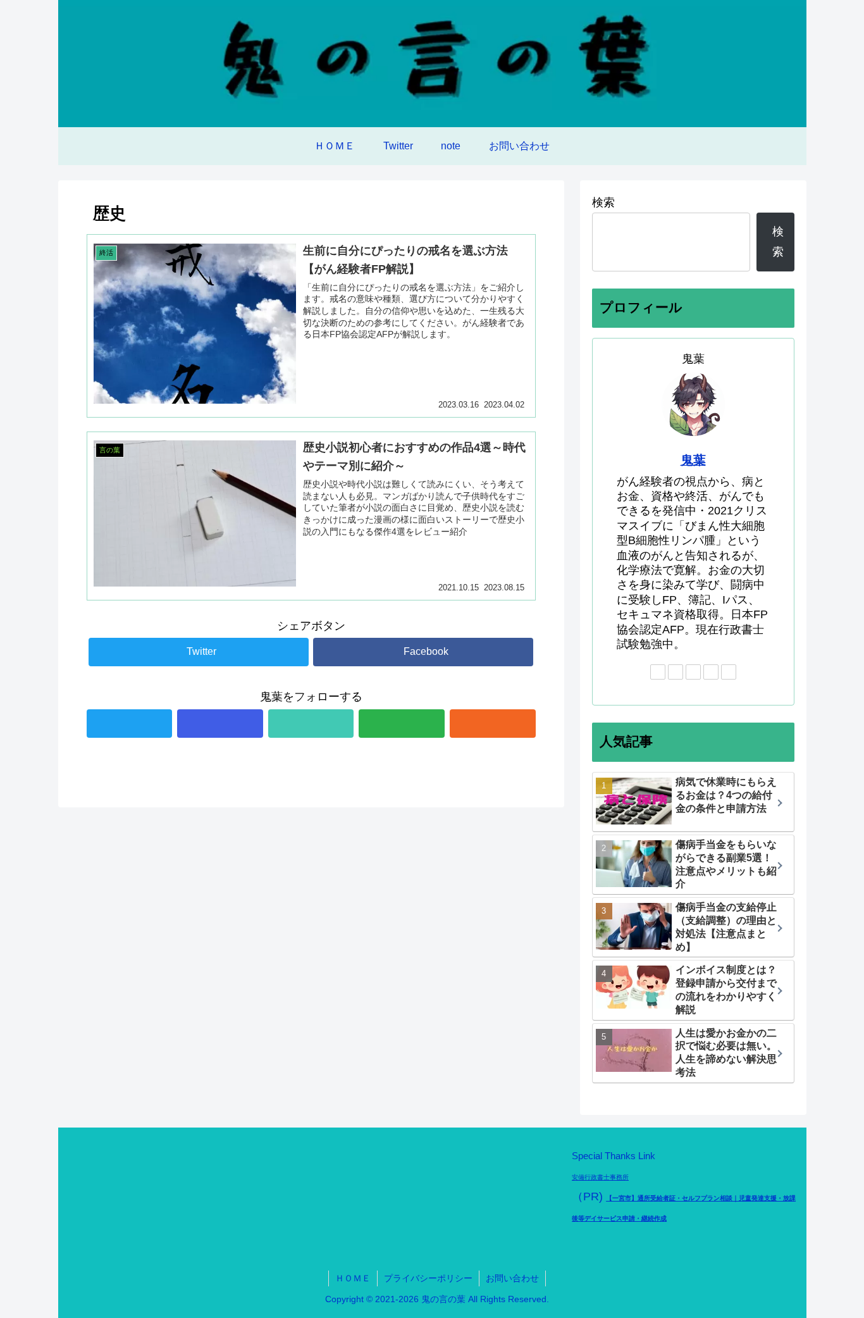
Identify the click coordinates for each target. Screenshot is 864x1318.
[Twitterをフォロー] (130, 723)
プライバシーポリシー (428, 1278)
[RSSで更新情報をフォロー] (493, 723)
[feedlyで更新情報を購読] (402, 723)
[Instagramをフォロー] (220, 723)
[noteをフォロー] (311, 723)
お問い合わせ (512, 1278)
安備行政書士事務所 (600, 1177)
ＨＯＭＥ (353, 1278)
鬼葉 (693, 460)
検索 (603, 202)
